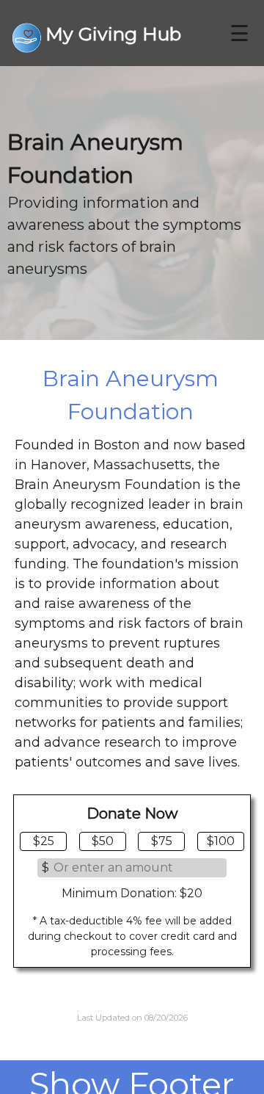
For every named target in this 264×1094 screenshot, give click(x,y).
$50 (103, 841)
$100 (221, 841)
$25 (43, 841)
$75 (161, 841)
